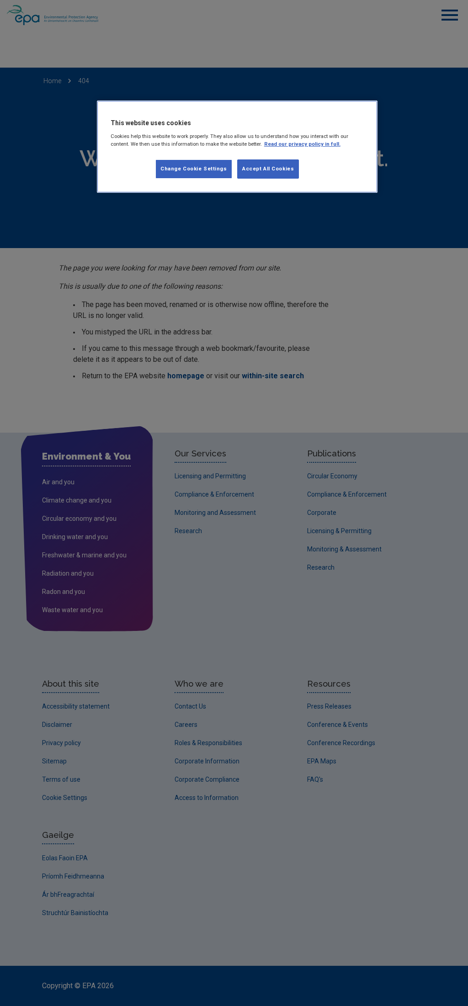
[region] (237, 147)
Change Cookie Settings (193, 168)
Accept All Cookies (268, 168)
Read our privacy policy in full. (302, 144)
